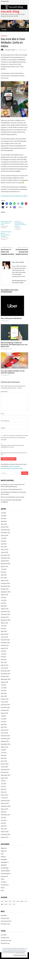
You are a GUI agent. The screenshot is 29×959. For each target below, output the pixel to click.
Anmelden (4, 915)
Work (2, 890)
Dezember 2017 (5, 769)
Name (3, 413)
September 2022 (5, 620)
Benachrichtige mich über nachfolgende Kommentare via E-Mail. (12, 446)
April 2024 (3, 575)
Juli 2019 (3, 716)
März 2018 (4, 761)
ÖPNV (2, 879)
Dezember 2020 (5, 671)
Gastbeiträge (4, 868)
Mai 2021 (3, 657)
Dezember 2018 (5, 736)
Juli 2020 (3, 685)
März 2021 (4, 662)
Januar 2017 (4, 798)
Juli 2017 (3, 781)
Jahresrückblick (5, 871)
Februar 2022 (4, 634)
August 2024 (4, 566)
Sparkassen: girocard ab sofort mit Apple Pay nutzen (6, 223)
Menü (4, 29)
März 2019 (4, 727)
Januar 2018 (4, 767)
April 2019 (3, 724)
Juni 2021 (3, 654)
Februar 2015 (4, 831)
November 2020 (5, 673)
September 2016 (5, 806)
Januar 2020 (4, 702)
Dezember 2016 (5, 800)
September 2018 (5, 744)
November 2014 (5, 834)
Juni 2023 (3, 600)
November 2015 (5, 815)
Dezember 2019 (5, 705)
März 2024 (4, 578)
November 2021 (5, 642)
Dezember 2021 (5, 640)
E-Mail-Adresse (5, 421)
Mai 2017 (3, 786)
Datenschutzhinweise (20, 952)
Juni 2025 (3, 538)
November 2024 (5, 558)
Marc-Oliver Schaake (10, 49)
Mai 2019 (3, 721)
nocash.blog (10, 11)
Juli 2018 (3, 750)
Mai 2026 (3, 518)
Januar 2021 (4, 668)
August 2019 (4, 713)
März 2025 (4, 547)
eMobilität (4, 865)
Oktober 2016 (5, 803)
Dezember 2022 (5, 611)
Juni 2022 (3, 626)
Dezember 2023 (5, 583)
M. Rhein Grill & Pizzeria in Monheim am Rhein (14, 196)
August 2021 (4, 648)
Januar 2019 (4, 733)
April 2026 (3, 521)
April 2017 (3, 789)
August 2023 (4, 594)
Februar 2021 (4, 665)
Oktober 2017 (5, 772)
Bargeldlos (4, 36)
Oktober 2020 (5, 676)
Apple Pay (3, 851)
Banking (3, 856)
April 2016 (3, 812)
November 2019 (5, 707)
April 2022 (3, 631)
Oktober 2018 (5, 741)
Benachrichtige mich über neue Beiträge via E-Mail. (14, 453)
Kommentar (4, 391)
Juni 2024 (3, 569)
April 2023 (3, 606)
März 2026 (4, 524)
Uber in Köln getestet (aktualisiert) (11, 318)
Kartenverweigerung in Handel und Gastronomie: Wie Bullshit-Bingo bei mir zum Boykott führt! (14, 344)
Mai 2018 (3, 755)
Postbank (3, 882)
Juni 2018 (3, 752)
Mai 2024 (3, 572)
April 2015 (3, 826)
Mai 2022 (3, 628)
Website (3, 428)
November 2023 (5, 586)
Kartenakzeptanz (6, 873)
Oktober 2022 (5, 617)
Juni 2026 (3, 516)
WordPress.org (5, 924)
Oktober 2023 (5, 589)
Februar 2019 (4, 730)
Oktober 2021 (5, 645)
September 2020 (5, 679)
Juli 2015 (3, 817)
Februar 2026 (4, 527)
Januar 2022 (4, 637)
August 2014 (4, 837)
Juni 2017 (3, 783)
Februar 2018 (4, 764)
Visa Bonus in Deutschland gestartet (11, 489)
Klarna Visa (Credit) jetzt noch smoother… (13, 497)
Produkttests (5, 885)
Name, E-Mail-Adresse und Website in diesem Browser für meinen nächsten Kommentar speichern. (14, 437)
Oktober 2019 (5, 710)
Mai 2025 (3, 541)
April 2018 (3, 758)
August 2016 (4, 809)
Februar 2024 (4, 580)
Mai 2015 (3, 823)
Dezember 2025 (5, 530)
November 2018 (5, 738)
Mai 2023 (3, 603)
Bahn (2, 854)
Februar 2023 (4, 609)
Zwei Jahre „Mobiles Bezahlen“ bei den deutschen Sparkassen (13, 372)
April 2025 (3, 544)
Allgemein (4, 848)
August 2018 (4, 747)
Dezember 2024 (5, 555)
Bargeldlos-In (5, 862)
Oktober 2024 (5, 561)
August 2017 (4, 778)
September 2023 (5, 592)
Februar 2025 (4, 549)
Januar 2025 (4, 552)
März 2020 (4, 696)
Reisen (3, 887)
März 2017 (4, 792)
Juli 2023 (3, 597)
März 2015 (4, 829)
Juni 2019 (3, 719)
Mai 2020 (3, 690)
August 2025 (4, 535)
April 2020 (3, 693)
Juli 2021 (3, 651)
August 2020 (4, 682)
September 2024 (5, 563)
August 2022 (4, 623)
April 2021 (3, 659)
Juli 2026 (3, 513)
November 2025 (5, 532)
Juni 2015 (3, 820)
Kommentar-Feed (6, 921)
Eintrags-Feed (5, 918)
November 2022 (5, 614)
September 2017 (5, 775)
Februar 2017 (4, 795)
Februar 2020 (4, 699)
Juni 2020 (3, 688)
